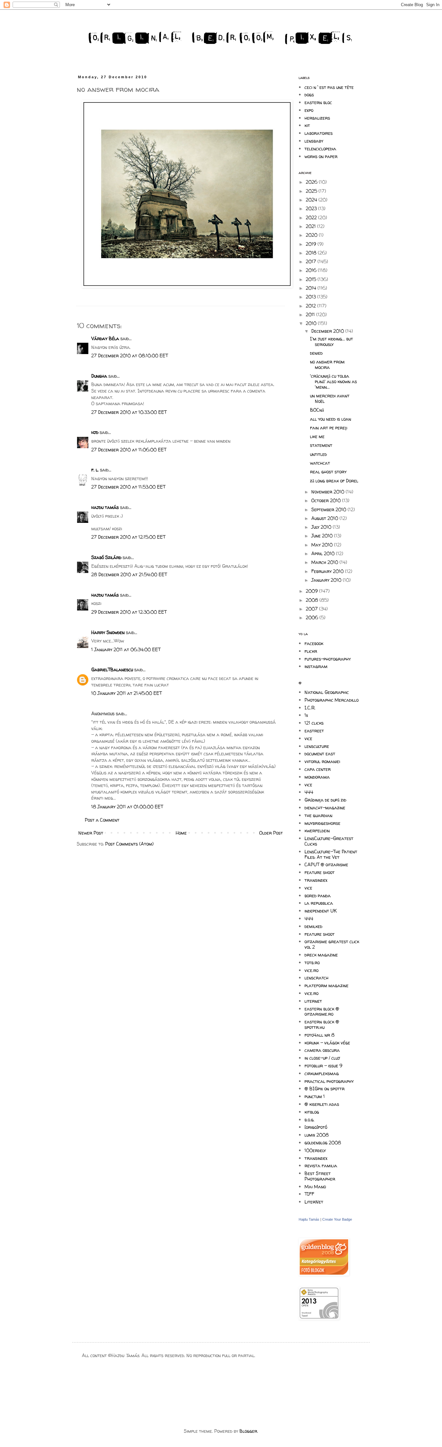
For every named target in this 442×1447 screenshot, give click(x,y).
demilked (313, 926)
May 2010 (322, 545)
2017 (311, 261)
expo (308, 110)
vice (308, 738)
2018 (312, 253)
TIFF (309, 1194)
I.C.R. (309, 708)
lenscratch (316, 978)
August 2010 (325, 518)
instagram (315, 666)
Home (181, 833)
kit (307, 125)
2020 (312, 235)
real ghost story (328, 472)
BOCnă (317, 410)
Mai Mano (315, 1186)
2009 (312, 591)
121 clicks (314, 723)
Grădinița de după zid (325, 800)
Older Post (271, 833)
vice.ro (311, 970)
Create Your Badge (337, 1219)
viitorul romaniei (322, 761)
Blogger (248, 1431)
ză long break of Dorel (334, 481)
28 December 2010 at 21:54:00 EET (129, 574)
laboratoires (318, 133)
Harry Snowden (108, 632)
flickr (310, 651)
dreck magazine (321, 955)
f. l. (95, 470)
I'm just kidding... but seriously (331, 341)
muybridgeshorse (322, 823)
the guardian (318, 815)
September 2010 (329, 509)
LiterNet (313, 1202)
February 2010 (328, 571)
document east (319, 753)
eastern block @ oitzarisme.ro (321, 1011)
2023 (312, 208)
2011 (311, 314)
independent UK (320, 911)
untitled (318, 454)
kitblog (311, 1112)
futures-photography (327, 659)
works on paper (320, 156)
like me (317, 436)
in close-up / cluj (322, 1058)
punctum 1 (314, 1096)
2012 (311, 306)
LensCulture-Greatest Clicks (328, 841)
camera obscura (322, 1050)
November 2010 (328, 492)
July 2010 (322, 527)
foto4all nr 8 (319, 1035)
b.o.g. (309, 1120)
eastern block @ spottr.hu (321, 1024)
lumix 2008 (316, 1135)
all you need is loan (330, 419)
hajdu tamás (105, 507)
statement (321, 445)
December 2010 (328, 331)
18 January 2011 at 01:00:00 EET (127, 807)
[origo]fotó (315, 1127)
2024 (312, 200)
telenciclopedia (320, 149)
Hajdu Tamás (309, 1219)
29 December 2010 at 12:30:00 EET (129, 612)
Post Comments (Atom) (129, 844)
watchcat (320, 463)
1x (306, 715)
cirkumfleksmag (321, 1073)
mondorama (317, 777)
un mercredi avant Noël (329, 398)
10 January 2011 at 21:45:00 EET (126, 693)
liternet (313, 1001)
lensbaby (313, 141)
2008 (312, 600)
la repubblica (318, 903)
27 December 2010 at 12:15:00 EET (128, 537)
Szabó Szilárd (106, 557)
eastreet (314, 731)
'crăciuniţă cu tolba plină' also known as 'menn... (333, 381)
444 (308, 792)
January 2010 (327, 580)
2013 (311, 297)
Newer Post (90, 833)
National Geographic (326, 692)
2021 (311, 226)
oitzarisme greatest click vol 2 (331, 944)
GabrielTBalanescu (112, 669)
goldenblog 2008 (322, 1142)
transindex (315, 880)
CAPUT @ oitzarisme (326, 864)
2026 (312, 182)
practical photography (329, 1081)
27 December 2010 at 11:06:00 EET (128, 450)
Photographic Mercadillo (331, 700)
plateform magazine (326, 985)
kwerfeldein (317, 830)
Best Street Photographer (319, 1176)
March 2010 (325, 562)
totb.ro (312, 962)
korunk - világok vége (327, 1043)
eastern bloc (318, 102)
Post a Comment (102, 820)
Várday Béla (105, 338)
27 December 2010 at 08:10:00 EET (129, 355)
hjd (94, 432)
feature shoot (319, 872)
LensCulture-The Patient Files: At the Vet (330, 854)
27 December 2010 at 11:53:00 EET (128, 487)
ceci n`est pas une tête (329, 87)
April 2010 (323, 553)
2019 (311, 244)
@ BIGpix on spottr (324, 1088)
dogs (309, 95)
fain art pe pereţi (328, 428)
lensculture (316, 746)
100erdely (315, 1150)
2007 (312, 609)
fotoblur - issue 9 (323, 1066)
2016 (312, 270)
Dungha (99, 376)
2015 (311, 279)
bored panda (317, 895)
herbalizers (317, 118)
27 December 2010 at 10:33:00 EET (129, 412)
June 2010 (322, 536)
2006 (312, 617)
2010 (312, 323)
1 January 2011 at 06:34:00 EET (125, 649)
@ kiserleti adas (321, 1104)
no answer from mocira (327, 364)
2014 (311, 288)
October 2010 (326, 500)
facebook (313, 643)
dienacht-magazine (324, 807)
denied (316, 353)
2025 (312, 191)
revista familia (320, 1165)
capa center (317, 769)
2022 (312, 217)
